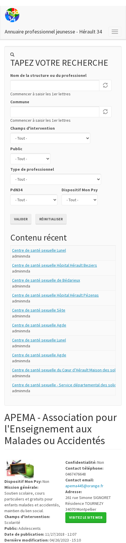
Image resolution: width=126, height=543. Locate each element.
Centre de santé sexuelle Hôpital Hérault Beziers (54, 265)
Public (16, 148)
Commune (19, 101)
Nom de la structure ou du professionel (48, 75)
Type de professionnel (32, 169)
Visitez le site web (86, 517)
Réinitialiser (51, 219)
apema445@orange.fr (84, 485)
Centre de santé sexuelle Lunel (39, 250)
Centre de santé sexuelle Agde (39, 325)
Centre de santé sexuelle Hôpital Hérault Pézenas (55, 295)
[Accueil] (12, 15)
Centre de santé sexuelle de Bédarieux (46, 280)
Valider (21, 219)
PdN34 (16, 189)
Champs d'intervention (32, 128)
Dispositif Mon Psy (80, 189)
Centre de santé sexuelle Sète (38, 310)
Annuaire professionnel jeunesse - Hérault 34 (53, 31)
